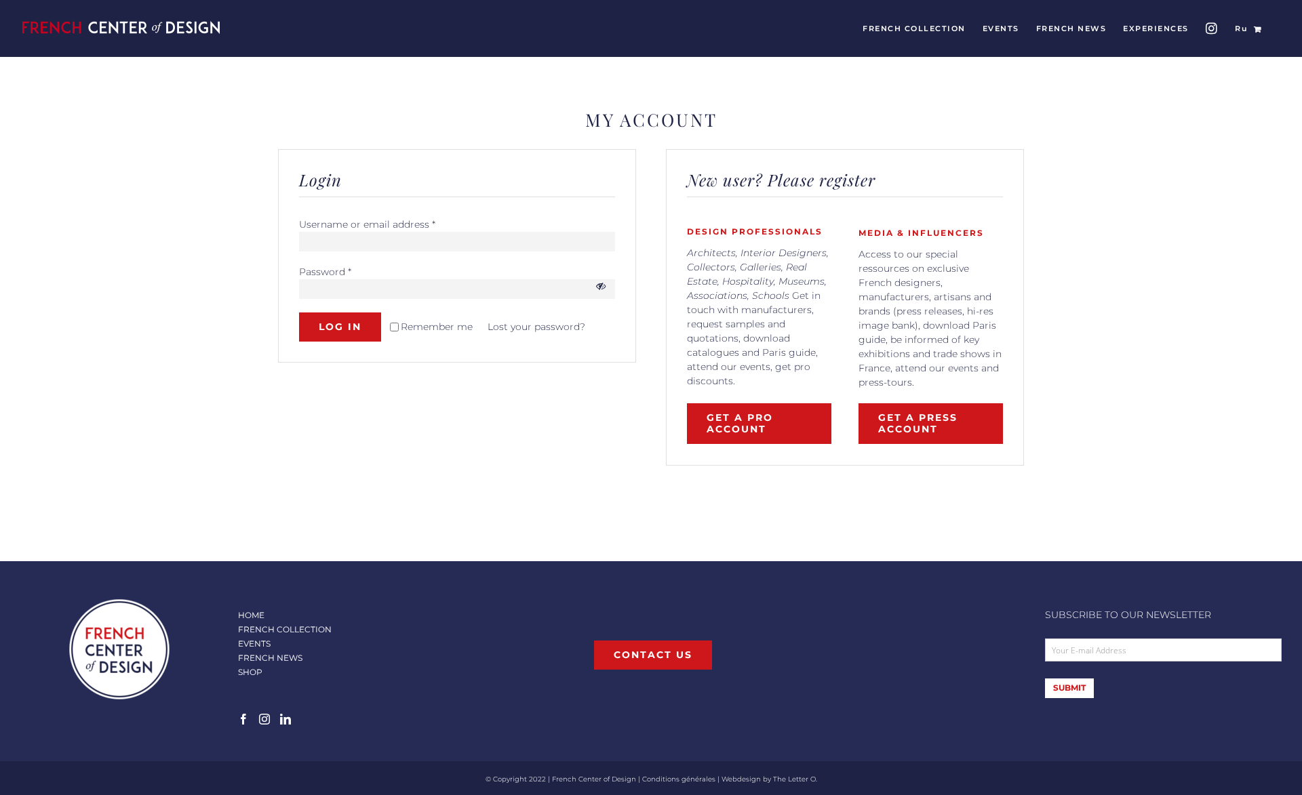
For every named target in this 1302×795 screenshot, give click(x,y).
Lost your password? (536, 327)
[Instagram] (264, 719)
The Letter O (794, 779)
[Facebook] (243, 719)
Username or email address (367, 224)
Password (325, 272)
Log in (340, 327)
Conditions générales (678, 779)
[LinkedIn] (285, 719)
